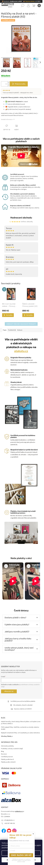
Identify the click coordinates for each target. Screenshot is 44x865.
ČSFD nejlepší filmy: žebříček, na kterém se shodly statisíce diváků (20, 728)
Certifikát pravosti (7, 757)
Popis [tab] (5, 330)
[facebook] (4, 831)
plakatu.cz (21, 351)
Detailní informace (7, 119)
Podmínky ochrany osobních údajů (12, 749)
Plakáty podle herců (7, 759)
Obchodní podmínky (7, 746)
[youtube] (9, 831)
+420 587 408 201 (9, 823)
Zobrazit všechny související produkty (21, 324)
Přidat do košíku (20, 84)
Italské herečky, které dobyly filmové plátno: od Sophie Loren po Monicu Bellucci (20, 723)
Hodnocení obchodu (21, 217)
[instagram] (14, 831)
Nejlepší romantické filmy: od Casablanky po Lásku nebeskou (20, 733)
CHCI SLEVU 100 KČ (21, 855)
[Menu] (39, 5)
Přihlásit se (8, 691)
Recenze (4, 754)
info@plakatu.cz (9, 820)
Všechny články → (7, 736)
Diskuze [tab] (19, 330)
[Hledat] (22, 5)
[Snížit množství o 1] (9, 85)
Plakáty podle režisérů (8, 762)
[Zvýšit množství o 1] (9, 82)
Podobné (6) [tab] (12, 330)
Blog (2, 751)
